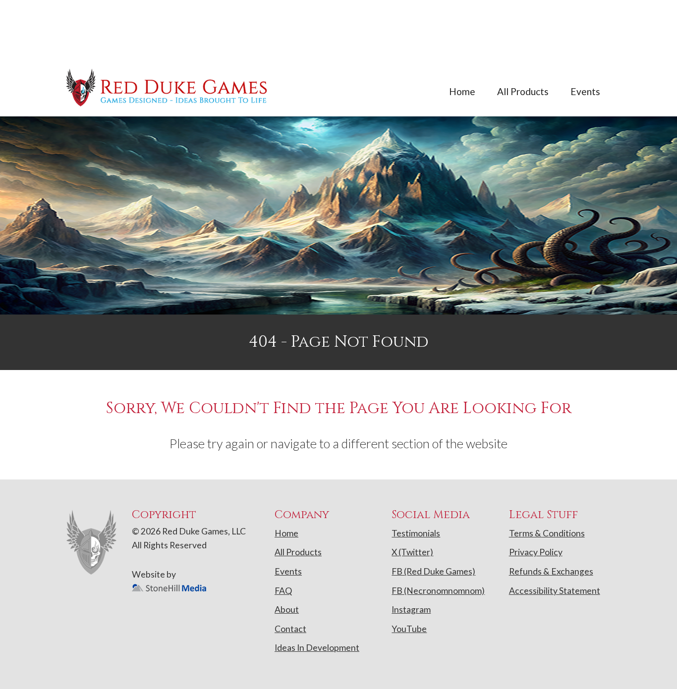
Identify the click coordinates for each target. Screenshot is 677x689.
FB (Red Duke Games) (433, 571)
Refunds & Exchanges (551, 571)
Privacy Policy (536, 552)
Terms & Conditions (547, 533)
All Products (523, 91)
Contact (290, 629)
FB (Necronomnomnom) (438, 590)
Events (585, 91)
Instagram (411, 609)
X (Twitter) (412, 552)
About (287, 609)
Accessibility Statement (554, 590)
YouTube (409, 629)
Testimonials (416, 533)
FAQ (283, 590)
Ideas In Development (317, 647)
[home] (167, 87)
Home (462, 91)
